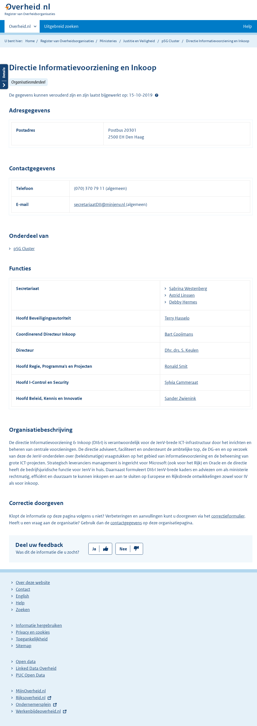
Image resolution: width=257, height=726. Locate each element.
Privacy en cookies (33, 632)
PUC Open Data (30, 675)
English (22, 596)
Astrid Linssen (182, 295)
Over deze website (33, 582)
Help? (156, 95)
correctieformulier (227, 516)
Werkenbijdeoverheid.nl (38, 711)
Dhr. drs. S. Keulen (182, 350)
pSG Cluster (171, 41)
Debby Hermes (183, 302)
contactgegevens (126, 523)
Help (20, 603)
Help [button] (247, 26)
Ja (94, 549)
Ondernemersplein (33, 704)
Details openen (4, 76)
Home (30, 41)
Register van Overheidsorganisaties (67, 41)
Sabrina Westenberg (188, 288)
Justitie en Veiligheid (139, 41)
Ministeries (108, 41)
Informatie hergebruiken (39, 625)
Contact (23, 589)
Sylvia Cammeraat (181, 382)
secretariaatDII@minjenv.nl (100, 204)
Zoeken (23, 609)
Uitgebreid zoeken (61, 26)
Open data (26, 661)
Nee (123, 549)
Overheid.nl (20, 28)
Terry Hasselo (177, 318)
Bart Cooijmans (179, 334)
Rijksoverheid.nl (30, 697)
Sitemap (23, 645)
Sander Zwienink (180, 398)
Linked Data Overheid (36, 668)
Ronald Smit (176, 366)
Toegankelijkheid (32, 639)
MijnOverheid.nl (31, 691)
